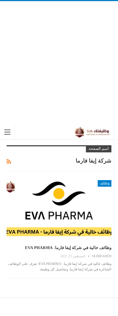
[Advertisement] (59, 63)
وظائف (104, 183)
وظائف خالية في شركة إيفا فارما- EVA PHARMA (68, 247)
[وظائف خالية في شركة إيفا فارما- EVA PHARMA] (59, 210)
